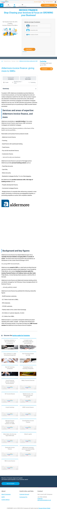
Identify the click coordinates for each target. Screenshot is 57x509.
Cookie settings (5, 499)
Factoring (13, 61)
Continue (29, 49)
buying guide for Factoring (21, 335)
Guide (17, 61)
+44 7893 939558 (42, 497)
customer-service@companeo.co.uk (44, 499)
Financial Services (7, 61)
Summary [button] (6, 88)
